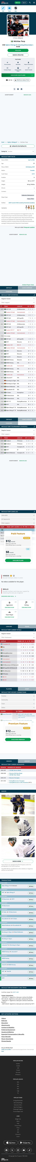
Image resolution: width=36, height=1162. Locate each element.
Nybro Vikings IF (11, 45)
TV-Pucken (19, 441)
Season (9, 761)
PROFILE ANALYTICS (23, 80)
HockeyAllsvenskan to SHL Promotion (18, 782)
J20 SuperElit (20, 318)
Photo (18, 1127)
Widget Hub (18, 1119)
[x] (14, 89)
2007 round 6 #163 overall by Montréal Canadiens (22, 202)
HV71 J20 (8, 318)
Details (31, 886)
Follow (18, 50)
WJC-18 (19, 330)
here (2, 1051)
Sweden (32, 170)
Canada (18, 1066)
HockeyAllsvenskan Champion (16, 781)
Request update (29, 227)
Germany (18, 1072)
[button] (18, 50)
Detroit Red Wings (18, 1102)
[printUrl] (21, 89)
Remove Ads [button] (27, 94)
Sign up (18, 2)
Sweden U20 (9, 345)
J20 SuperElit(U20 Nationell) (10, 668)
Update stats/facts (19, 146)
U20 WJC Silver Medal (14, 775)
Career (18, 1136)
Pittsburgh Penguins (18, 1109)
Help (18, 1123)
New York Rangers (18, 1107)
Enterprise (18, 1134)
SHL (18, 363)
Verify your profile (6, 1049)
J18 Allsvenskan (21, 309)
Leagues (9, 626)
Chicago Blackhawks (18, 1100)
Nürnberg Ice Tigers (11, 380)
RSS (18, 1132)
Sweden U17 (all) (10, 321)
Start (2, 142)
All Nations (18, 1074)
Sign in (24, 2)
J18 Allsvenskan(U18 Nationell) (10, 665)
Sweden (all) (9, 366)
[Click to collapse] (34, 295)
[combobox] (1, 302)
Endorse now (9, 607)
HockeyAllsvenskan (26, 45)
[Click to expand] (34, 692)
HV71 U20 (16, 992)
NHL (18, 1082)
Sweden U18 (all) (10, 333)
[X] (12, 1150)
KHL (18, 1084)
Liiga (18, 1091)
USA (18, 1068)
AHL (18, 1088)
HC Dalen (8, 392)
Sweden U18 (9, 330)
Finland (18, 1070)
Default (9, 288)
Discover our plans (18, 75)
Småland (8, 441)
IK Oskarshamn (10, 395)
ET (17, 450)
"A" (10, 401)
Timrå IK (8, 357)
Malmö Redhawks (10, 386)
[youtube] (18, 89)
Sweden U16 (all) (10, 312)
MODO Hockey (9, 360)
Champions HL (20, 447)
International (20, 366)
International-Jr (21, 312)
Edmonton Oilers (18, 1105)
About (18, 1121)
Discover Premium (18, 739)
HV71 (33, 174)
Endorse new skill (7, 596)
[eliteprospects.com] (4, 2)
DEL (18, 380)
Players (9, 689)
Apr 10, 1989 (31, 160)
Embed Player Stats (28, 285)
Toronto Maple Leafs (18, 1111)
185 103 (10, 80)
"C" (13, 330)
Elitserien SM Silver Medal (15, 773)
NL (18, 1093)
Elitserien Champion (14, 778)
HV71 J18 (8, 309)
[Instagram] (18, 1150)
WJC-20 (19, 345)
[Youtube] (24, 1150)
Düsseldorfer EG (10, 389)
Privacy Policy (18, 1125)
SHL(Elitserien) (6, 671)
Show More (17, 861)
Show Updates (18, 55)
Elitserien (19, 342)
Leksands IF (9, 377)
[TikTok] (29, 1150)
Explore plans (18, 560)
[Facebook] (6, 1150)
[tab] (9, 288)
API (18, 1130)
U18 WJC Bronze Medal (15, 770)
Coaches (9, 291)
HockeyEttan (20, 392)
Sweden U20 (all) (10, 348)
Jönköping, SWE (30, 167)
